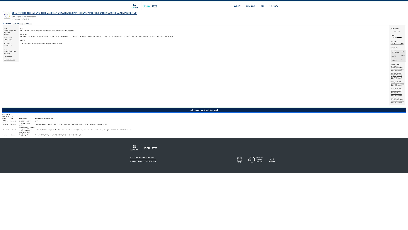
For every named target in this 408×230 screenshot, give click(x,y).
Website (6, 34)
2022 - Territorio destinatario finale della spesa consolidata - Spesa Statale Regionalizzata (397, 100)
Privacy (139, 161)
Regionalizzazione (9, 60)
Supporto (274, 6)
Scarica (27, 24)
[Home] (134, 6)
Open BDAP (397, 31)
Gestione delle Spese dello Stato (10, 52)
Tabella (17, 24)
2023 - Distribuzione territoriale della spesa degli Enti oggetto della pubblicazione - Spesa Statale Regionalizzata (396, 76)
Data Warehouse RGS (397, 44)
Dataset (237, 6)
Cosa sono (250, 6)
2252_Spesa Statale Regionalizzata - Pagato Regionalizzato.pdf (43, 43)
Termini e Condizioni (149, 161)
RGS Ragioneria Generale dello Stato (143, 157)
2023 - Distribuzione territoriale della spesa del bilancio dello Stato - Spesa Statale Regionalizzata (397, 83)
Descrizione (8, 24)
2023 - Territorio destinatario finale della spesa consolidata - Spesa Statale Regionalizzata (397, 68)
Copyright (133, 161)
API (262, 6)
